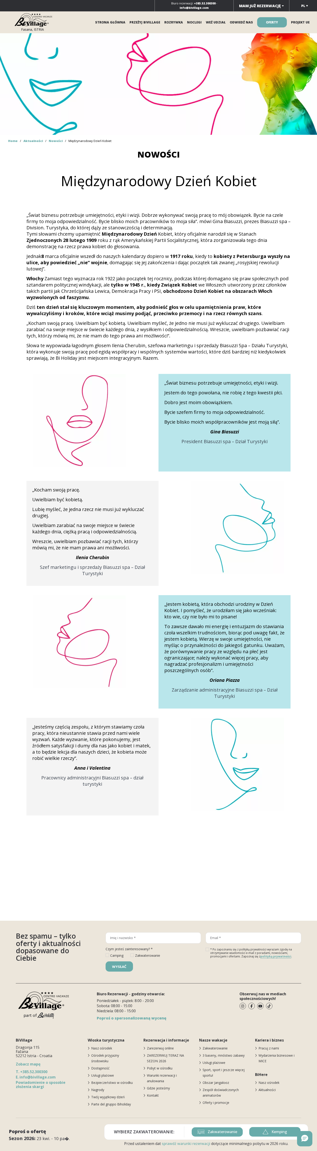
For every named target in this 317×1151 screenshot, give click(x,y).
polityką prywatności (275, 956)
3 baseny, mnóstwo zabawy (224, 1055)
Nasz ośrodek (101, 1048)
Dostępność (100, 1068)
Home (13, 141)
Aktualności (33, 141)
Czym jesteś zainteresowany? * (129, 949)
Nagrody (97, 1090)
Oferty (272, 22)
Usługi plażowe (102, 1075)
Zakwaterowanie (215, 1048)
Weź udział (216, 22)
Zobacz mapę (28, 1064)
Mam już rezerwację (260, 5)
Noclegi (194, 22)
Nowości (56, 141)
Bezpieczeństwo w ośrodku (112, 1082)
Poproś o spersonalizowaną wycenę (131, 1018)
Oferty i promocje (216, 1102)
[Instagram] (242, 1006)
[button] (304, 1138)
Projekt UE (300, 22)
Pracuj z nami (269, 1048)
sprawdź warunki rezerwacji (186, 1143)
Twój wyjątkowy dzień (108, 1097)
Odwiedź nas (241, 22)
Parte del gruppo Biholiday (111, 1104)
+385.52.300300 (31, 1072)
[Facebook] (251, 1006)
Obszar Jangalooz (216, 1082)
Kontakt (153, 1095)
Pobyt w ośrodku (159, 1068)
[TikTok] (269, 1006)
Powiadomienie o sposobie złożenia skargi (40, 1084)
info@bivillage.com (36, 1077)
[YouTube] (260, 1006)
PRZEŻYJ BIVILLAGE (144, 22)
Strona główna (110, 22)
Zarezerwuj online (160, 1048)
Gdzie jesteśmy (158, 1088)
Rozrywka (173, 22)
